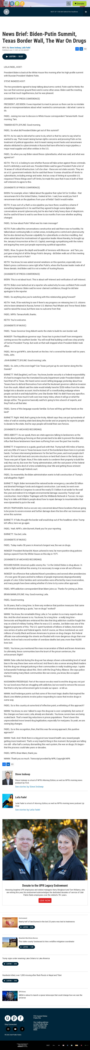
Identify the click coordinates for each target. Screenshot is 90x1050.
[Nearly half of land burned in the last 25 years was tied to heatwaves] (10, 922)
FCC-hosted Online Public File (40, 1017)
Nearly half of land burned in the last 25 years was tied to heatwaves (47, 922)
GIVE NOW (45, 900)
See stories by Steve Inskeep (29, 786)
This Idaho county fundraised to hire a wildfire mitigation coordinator (46, 941)
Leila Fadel (26, 47)
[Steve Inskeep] (7, 778)
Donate (80, 3)
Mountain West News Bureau (28, 938)
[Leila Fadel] (7, 801)
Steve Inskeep (15, 47)
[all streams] (86, 11)
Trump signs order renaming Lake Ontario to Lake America (26, 958)
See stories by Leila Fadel (27, 809)
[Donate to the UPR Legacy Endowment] (45, 849)
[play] (6, 11)
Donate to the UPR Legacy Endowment (45, 885)
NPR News (22, 992)
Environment (23, 918)
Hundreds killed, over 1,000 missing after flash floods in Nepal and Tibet (32, 975)
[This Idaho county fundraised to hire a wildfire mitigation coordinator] (10, 942)
